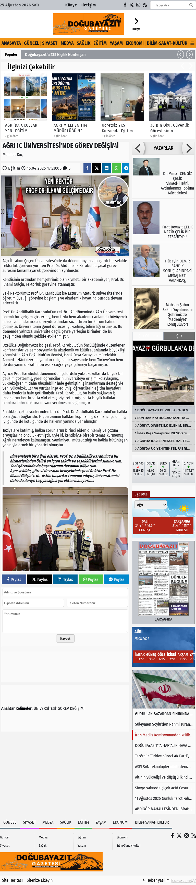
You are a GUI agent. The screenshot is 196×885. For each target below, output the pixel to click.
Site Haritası (12, 880)
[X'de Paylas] (97, 168)
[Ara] (191, 5)
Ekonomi (135, 43)
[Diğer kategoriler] (192, 43)
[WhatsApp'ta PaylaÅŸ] (116, 168)
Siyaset (49, 43)
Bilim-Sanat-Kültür (167, 43)
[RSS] (145, 5)
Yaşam (116, 43)
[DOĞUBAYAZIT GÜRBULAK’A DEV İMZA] (163, 373)
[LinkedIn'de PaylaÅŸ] (106, 168)
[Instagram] (138, 5)
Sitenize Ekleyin (40, 880)
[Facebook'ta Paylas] (87, 168)
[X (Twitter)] (131, 5)
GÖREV (63, 708)
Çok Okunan (148, 335)
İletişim (88, 5)
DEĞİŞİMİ (77, 708)
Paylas (16, 579)
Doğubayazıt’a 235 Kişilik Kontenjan (55, 54)
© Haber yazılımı (157, 880)
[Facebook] (125, 5)
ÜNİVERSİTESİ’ (45, 708)
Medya (67, 43)
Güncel (31, 43)
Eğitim (100, 43)
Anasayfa (11, 43)
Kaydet (65, 638)
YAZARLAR (163, 148)
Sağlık (83, 43)
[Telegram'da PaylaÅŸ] (126, 168)
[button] (180, 54)
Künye (71, 5)
